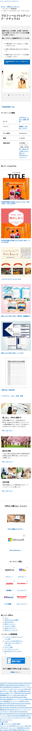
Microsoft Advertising (19, 705)
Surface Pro (4, 683)
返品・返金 (13, 691)
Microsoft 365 (8, 622)
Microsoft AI (4, 703)
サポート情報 (8, 647)
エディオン (21, 577)
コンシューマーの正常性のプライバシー (12, 726)
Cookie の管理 (7, 730)
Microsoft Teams (19, 707)
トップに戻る (17, 679)
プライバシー (13, 728)
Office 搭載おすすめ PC (15, 529)
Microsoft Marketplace (7, 714)
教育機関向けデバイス (7, 695)
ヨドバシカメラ (21, 604)
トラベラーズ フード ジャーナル (11, 279)
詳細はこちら (15, 672)
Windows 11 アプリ (20, 687)
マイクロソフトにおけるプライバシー (16, 718)
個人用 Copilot (13, 685)
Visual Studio (15, 716)
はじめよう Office (9, 626)
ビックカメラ (21, 590)
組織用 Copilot (4, 685)
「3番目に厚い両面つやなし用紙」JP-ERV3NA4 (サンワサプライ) (24, 153)
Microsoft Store (15, 550)
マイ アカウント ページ (11, 649)
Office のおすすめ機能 (11, 620)
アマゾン (8, 577)
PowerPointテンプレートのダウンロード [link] (16, 62)
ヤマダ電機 (7, 604)
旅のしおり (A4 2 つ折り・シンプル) (12, 353)
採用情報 (22, 716)
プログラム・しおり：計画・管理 (24, 120)
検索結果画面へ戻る (8, 107)
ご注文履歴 (20, 691)
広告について (25, 730)
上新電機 (8, 590)
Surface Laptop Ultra (24, 683)
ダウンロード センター (17, 689)
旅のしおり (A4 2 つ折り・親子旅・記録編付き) (15, 316)
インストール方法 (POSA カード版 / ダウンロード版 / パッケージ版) (13, 643)
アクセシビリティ (7, 720)
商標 (19, 730)
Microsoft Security (14, 703)
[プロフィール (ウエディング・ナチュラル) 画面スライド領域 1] (16, 79)
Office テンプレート (13, 7)
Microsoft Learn (9, 709)
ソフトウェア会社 (5, 716)
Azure (22, 703)
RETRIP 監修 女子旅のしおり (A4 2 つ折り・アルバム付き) (15, 241)
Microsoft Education (24, 693)
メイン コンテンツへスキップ (9, 1)
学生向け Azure (24, 701)
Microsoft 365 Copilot (7, 707)
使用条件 (15, 730)
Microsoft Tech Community (18, 712)
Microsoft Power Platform (23, 714)
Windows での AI (24, 685)
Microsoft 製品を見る (6, 687)
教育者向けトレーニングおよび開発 (18, 699)
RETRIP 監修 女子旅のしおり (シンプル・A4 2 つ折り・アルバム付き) (15, 202)
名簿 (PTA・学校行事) (8, 390)
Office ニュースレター (11, 630)
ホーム (3, 7)
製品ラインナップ (9, 624)
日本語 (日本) (4, 722)
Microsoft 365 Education (15, 697)
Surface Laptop (13, 683)
